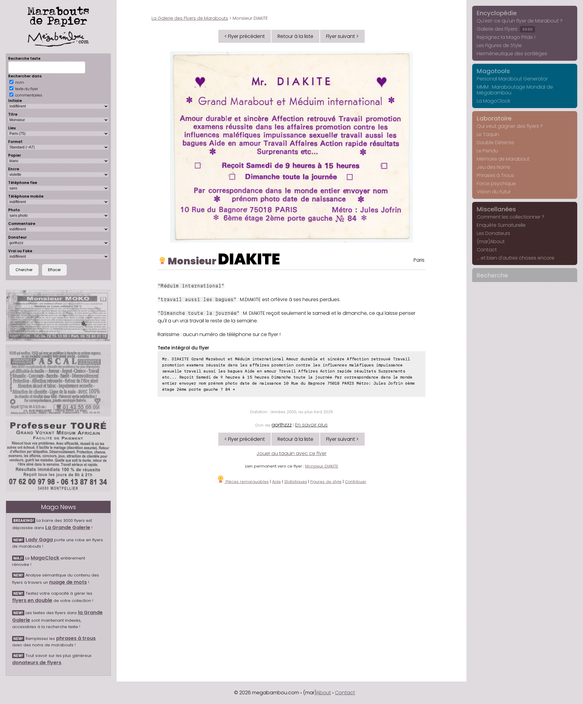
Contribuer (355, 482)
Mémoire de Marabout (503, 158)
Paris (419, 260)
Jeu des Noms (493, 167)
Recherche (492, 275)
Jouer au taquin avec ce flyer (291, 453)
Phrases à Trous (495, 175)
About (323, 692)
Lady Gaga (39, 539)
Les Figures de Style (499, 45)
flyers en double (32, 600)
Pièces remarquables (246, 482)
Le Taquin (488, 134)
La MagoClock (493, 100)
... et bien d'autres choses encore (515, 257)
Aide (276, 482)
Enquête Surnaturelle (501, 225)
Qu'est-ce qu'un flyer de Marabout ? (520, 20)
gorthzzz (281, 424)
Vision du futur (494, 191)
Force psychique (496, 183)
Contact (487, 249)
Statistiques (295, 482)
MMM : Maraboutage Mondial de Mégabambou (515, 89)
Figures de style (326, 482)
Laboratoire (494, 118)
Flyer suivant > (342, 36)
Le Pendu (487, 150)
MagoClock (45, 557)
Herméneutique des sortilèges (512, 53)
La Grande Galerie (67, 527)
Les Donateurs (493, 233)
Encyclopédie (497, 13)
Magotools (493, 71)
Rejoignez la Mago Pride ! (506, 37)
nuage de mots (68, 582)
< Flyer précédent (244, 36)
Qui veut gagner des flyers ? (510, 126)
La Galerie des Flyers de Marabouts (190, 18)
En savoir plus (311, 424)
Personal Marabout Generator (512, 78)
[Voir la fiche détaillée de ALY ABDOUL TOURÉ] (58, 455)
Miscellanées (496, 209)
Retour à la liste (295, 36)
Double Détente (495, 142)
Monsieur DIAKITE (321, 466)
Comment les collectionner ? (510, 216)
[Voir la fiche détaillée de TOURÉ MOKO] (58, 315)
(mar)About (491, 241)
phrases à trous (76, 638)
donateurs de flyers (36, 662)
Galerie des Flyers (505, 29)
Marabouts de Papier (58, 15)
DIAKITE (249, 259)
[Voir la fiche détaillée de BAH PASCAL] (58, 381)
